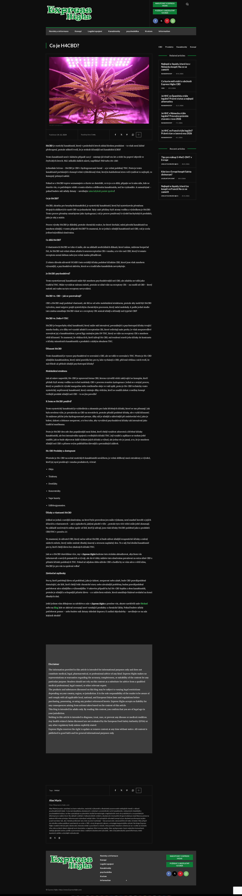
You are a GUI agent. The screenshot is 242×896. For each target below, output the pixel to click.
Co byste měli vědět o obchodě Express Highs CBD (176, 83)
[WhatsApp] (172, 20)
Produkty (169, 47)
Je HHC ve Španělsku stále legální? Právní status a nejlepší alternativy (177, 98)
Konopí (193, 47)
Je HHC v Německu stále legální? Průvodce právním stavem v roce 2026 (174, 116)
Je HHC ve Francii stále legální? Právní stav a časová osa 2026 (177, 132)
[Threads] (59, 837)
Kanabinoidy (181, 47)
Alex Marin (55, 800)
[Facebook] (155, 20)
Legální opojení (167, 178)
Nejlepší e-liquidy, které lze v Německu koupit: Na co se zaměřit (175, 67)
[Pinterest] (167, 20)
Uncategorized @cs (169, 164)
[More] (138, 134)
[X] (161, 20)
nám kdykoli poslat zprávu (101, 191)
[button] (189, 4)
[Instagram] (50, 837)
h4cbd (56, 790)
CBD (160, 47)
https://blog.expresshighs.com (59, 805)
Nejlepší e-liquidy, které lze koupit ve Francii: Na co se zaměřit (175, 189)
